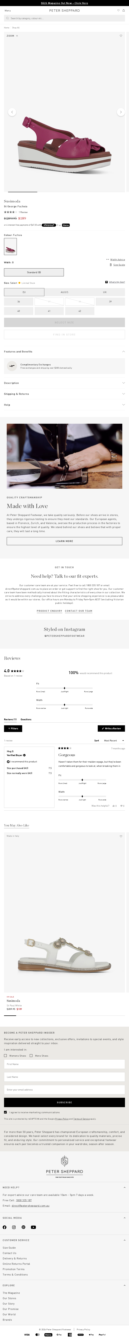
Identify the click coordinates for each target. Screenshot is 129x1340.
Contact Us (9, 1252)
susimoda (12, 201)
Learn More (64, 541)
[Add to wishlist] (121, 36)
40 (18, 310)
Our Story (9, 1303)
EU (24, 292)
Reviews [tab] (10, 720)
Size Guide (119, 264)
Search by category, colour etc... (27, 18)
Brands (7, 1319)
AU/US (64, 292)
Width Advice (117, 259)
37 (49, 301)
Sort (96, 740)
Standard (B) (34, 272)
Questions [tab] (26, 720)
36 (18, 301)
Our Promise (11, 1308)
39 (110, 301)
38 (80, 301)
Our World (9, 1314)
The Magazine (11, 1292)
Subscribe (64, 1102)
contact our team (78, 610)
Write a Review (113, 729)
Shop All (16, 27)
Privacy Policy (62, 1119)
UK (104, 292)
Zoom (10, 35)
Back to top (102, 1332)
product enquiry (49, 610)
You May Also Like (16, 825)
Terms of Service (81, 1119)
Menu (8, 10)
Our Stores (9, 1298)
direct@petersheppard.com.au (31, 1205)
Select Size (64, 322)
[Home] (65, 10)
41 (49, 310)
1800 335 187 (24, 1200)
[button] (16, 212)
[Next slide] (121, 112)
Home (6, 27)
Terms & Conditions (15, 1274)
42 (80, 310)
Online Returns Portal (16, 1263)
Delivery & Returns (15, 1258)
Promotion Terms (14, 1269)
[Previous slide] (12, 112)
